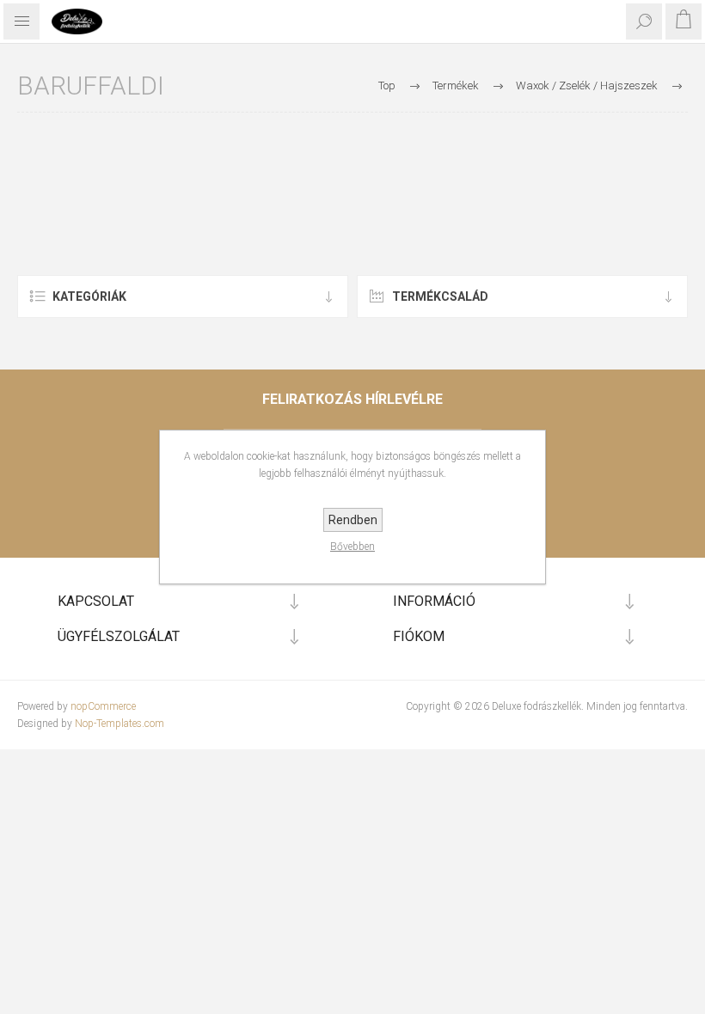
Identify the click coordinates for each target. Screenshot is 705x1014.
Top (386, 85)
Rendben (352, 520)
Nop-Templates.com (119, 724)
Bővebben (352, 547)
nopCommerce (103, 706)
